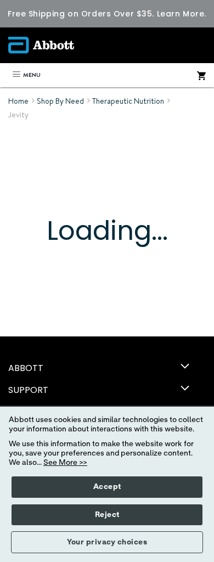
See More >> (65, 463)
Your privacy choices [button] (107, 542)
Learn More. (181, 13)
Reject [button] (107, 515)
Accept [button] (107, 487)
